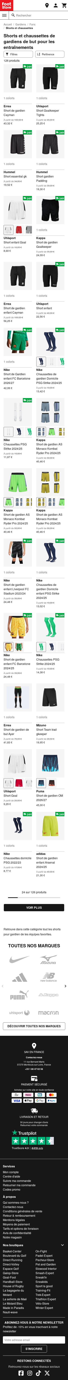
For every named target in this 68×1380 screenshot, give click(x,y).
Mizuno (41, 725)
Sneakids (42, 1282)
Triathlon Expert (46, 1299)
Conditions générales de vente (22, 1211)
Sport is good (44, 1286)
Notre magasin (12, 1237)
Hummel (9, 172)
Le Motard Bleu (12, 1303)
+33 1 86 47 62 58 (34, 1069)
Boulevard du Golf (14, 1255)
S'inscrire (34, 1349)
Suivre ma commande (17, 1181)
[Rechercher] (13, 15)
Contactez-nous (34, 1057)
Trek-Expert (43, 1295)
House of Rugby (13, 1286)
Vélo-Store (42, 1303)
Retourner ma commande (19, 1185)
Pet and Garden (46, 1264)
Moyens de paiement (16, 1224)
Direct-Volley (11, 1264)
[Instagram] (30, 1373)
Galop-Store (10, 1273)
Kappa (40, 238)
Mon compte (11, 1172)
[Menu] (4, 15)
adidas (41, 854)
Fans (32, 24)
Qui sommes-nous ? (16, 1202)
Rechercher (23, 15)
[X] (47, 1373)
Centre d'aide (11, 1176)
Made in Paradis (13, 1308)
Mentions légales (14, 1220)
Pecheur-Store (45, 1260)
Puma (40, 791)
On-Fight (41, 1251)
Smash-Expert (45, 1273)
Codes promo (11, 1189)
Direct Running (12, 1260)
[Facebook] (21, 1373)
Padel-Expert (44, 1255)
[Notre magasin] (47, 5)
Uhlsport (42, 106)
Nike (7, 370)
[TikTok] (38, 1373)
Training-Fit (43, 1290)
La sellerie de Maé (15, 1299)
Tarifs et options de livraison (21, 1228)
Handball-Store (12, 1282)
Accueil (8, 24)
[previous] (2, 986)
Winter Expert (44, 1308)
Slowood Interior (46, 1269)
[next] (65, 986)
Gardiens (20, 24)
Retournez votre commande (34, 1125)
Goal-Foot (9, 1277)
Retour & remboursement (19, 1215)
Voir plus (34, 907)
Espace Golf (11, 1269)
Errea (7, 106)
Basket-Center (12, 1251)
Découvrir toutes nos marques (34, 1026)
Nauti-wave (10, 1312)
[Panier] (64, 5)
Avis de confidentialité (17, 1233)
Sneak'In (41, 1277)
